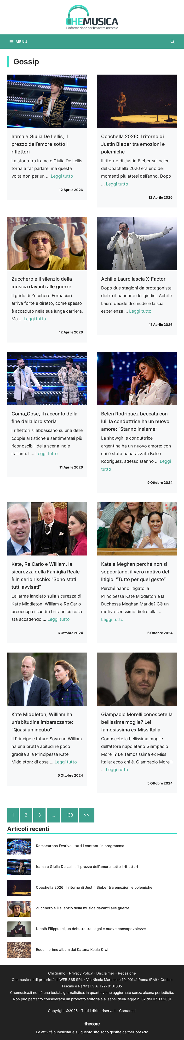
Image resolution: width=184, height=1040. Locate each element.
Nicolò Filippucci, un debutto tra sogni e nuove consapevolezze (91, 928)
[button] (172, 41)
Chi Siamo (56, 973)
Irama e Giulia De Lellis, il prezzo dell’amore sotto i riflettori (40, 144)
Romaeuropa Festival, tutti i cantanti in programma (80, 846)
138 (69, 814)
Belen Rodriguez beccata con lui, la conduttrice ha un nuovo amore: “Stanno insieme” (135, 421)
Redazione (127, 973)
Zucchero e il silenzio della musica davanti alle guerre (82, 908)
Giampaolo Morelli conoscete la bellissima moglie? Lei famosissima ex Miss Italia (136, 722)
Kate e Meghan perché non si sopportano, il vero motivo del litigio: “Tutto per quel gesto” (135, 571)
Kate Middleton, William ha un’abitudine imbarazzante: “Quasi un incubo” (42, 722)
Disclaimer (105, 973)
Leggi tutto (62, 176)
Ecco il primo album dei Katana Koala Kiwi (72, 949)
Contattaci (127, 1010)
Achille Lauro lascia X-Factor (133, 279)
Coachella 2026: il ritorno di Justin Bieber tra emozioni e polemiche (133, 144)
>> (87, 814)
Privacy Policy (81, 973)
